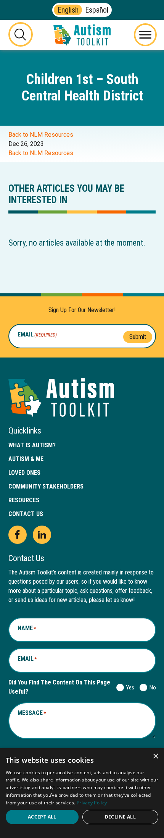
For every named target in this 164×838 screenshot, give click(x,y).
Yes (128, 687)
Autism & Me (25, 459)
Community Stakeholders (46, 486)
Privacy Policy (92, 802)
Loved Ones (24, 472)
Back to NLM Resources (40, 134)
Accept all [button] (42, 817)
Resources (23, 500)
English (68, 10)
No (151, 687)
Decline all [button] (120, 817)
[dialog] (82, 793)
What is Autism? (32, 445)
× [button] (155, 756)
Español (96, 10)
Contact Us (25, 514)
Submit (137, 336)
